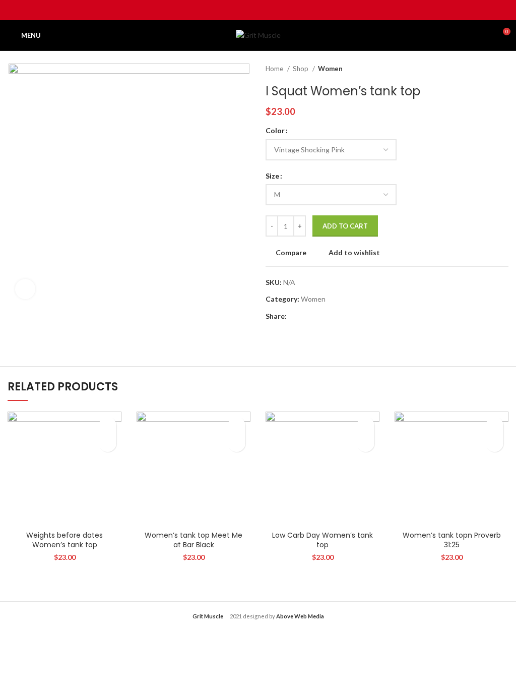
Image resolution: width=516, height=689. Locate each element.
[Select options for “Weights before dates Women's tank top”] (107, 443)
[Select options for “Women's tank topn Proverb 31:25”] (494, 443)
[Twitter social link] (246, 10)
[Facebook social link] (235, 10)
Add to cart (345, 226)
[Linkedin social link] (270, 10)
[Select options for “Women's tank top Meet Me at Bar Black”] (236, 443)
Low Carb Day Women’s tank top (322, 540)
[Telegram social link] (281, 10)
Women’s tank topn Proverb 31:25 (452, 540)
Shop (301, 69)
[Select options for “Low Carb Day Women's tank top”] (365, 443)
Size (272, 175)
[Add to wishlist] (107, 425)
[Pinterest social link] (258, 10)
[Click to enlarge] (25, 289)
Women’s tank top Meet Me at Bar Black (193, 540)
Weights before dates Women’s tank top (64, 540)
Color (275, 130)
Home (275, 69)
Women (330, 69)
